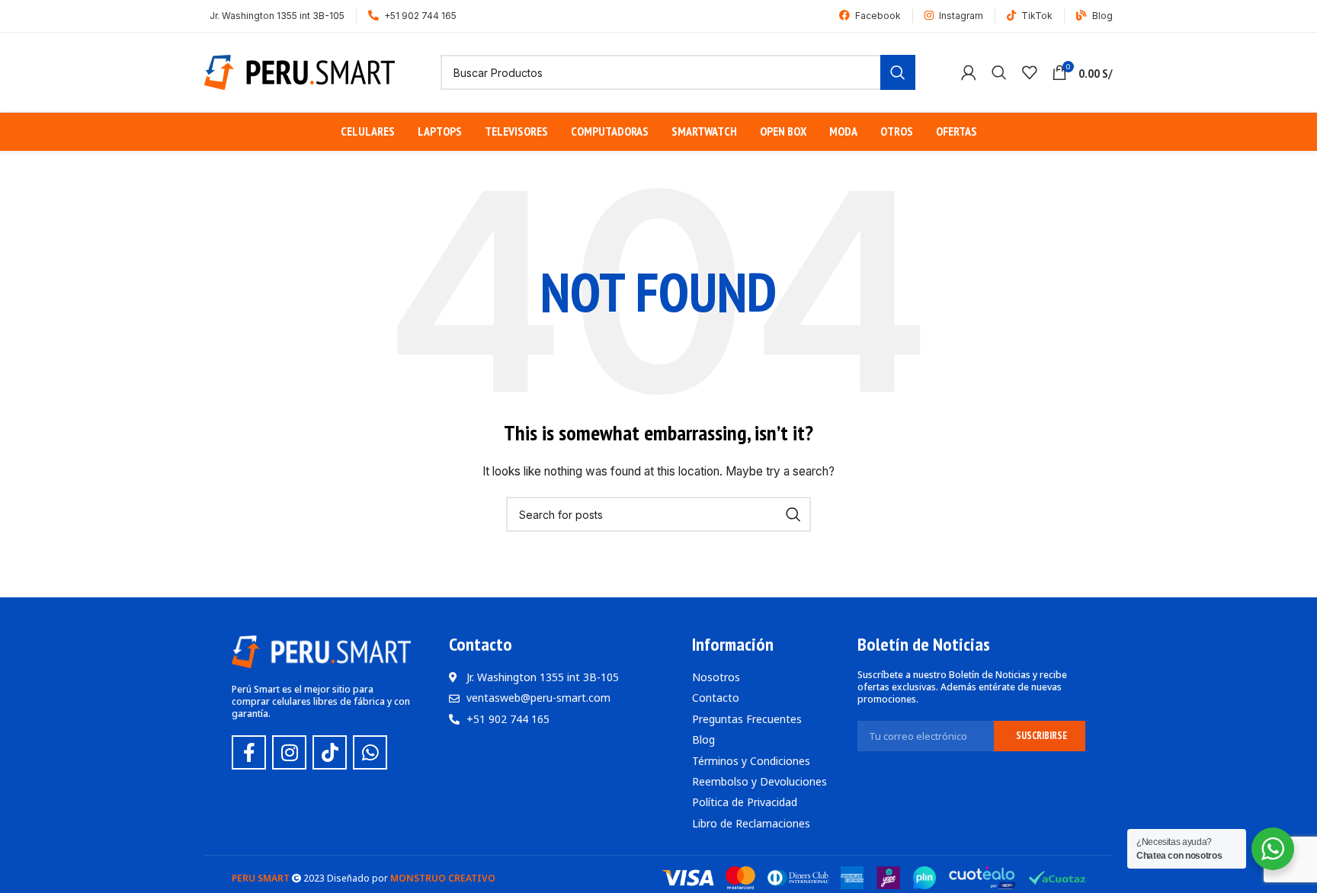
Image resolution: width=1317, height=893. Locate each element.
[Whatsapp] (370, 752)
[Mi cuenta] (968, 72)
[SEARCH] (897, 72)
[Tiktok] (329, 752)
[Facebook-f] (249, 752)
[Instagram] (289, 752)
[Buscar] (999, 72)
